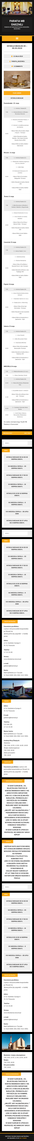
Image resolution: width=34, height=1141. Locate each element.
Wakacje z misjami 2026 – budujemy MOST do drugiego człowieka (17, 805)
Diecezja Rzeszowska (12, 1074)
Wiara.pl (8, 841)
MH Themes (23, 1138)
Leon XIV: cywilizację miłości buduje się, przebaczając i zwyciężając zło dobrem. (17, 798)
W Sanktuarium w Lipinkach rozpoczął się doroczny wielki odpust (17, 832)
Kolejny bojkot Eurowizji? (17, 871)
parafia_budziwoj (18, 61)
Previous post (7, 433)
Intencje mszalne (17, 98)
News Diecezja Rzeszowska (14, 781)
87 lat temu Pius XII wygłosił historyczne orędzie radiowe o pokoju (17, 875)
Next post (27, 433)
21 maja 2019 (18, 56)
